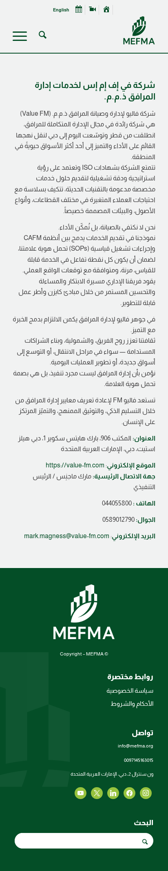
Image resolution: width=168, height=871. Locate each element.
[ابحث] (41, 36)
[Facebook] (146, 792)
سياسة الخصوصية (129, 690)
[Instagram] (113, 792)
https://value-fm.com (75, 465)
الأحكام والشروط (132, 703)
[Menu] (22, 36)
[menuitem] (106, 10)
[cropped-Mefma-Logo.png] (98, 30)
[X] (129, 792)
